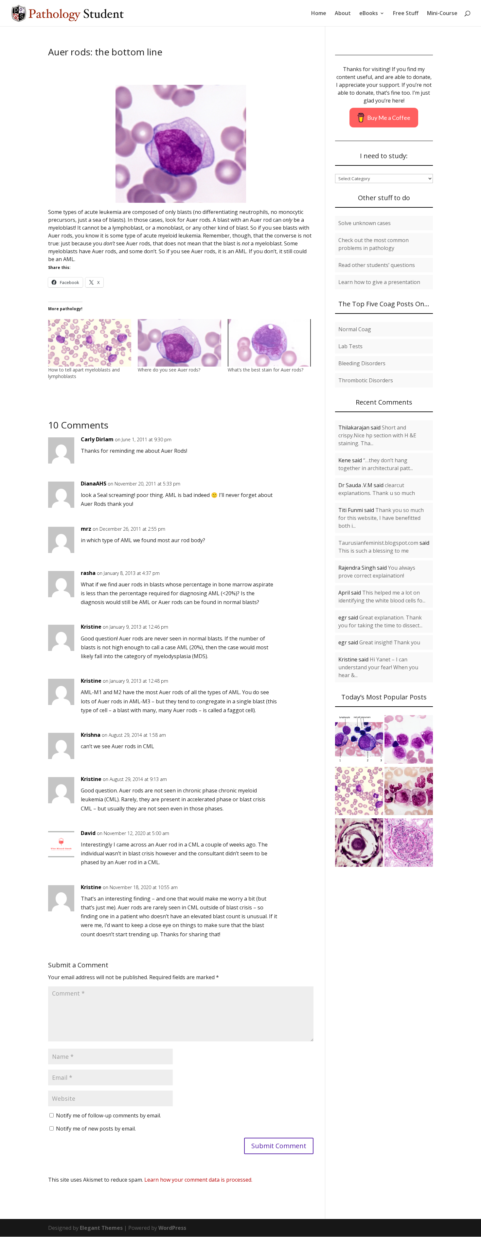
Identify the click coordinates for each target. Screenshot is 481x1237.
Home (318, 14)
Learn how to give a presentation (379, 282)
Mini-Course (442, 14)
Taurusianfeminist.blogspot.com (378, 542)
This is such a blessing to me (373, 550)
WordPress (172, 1227)
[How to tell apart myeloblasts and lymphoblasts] (89, 343)
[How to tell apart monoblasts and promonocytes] (408, 740)
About (343, 14)
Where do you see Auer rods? (169, 370)
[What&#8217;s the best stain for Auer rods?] (269, 343)
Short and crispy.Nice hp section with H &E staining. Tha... (377, 435)
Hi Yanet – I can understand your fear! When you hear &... (378, 667)
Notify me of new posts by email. (96, 1128)
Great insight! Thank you (389, 642)
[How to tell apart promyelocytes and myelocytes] (359, 740)
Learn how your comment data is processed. (198, 1179)
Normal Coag (354, 329)
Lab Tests (350, 346)
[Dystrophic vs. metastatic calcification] (359, 843)
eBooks (368, 14)
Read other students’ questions (376, 265)
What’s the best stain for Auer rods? (265, 370)
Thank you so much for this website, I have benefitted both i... (381, 517)
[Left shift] (408, 792)
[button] (181, 144)
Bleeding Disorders (361, 363)
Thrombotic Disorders (365, 380)
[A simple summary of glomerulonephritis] (408, 843)
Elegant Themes (101, 1227)
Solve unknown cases (364, 223)
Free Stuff (406, 14)
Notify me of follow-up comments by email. (108, 1115)
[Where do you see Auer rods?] (179, 343)
